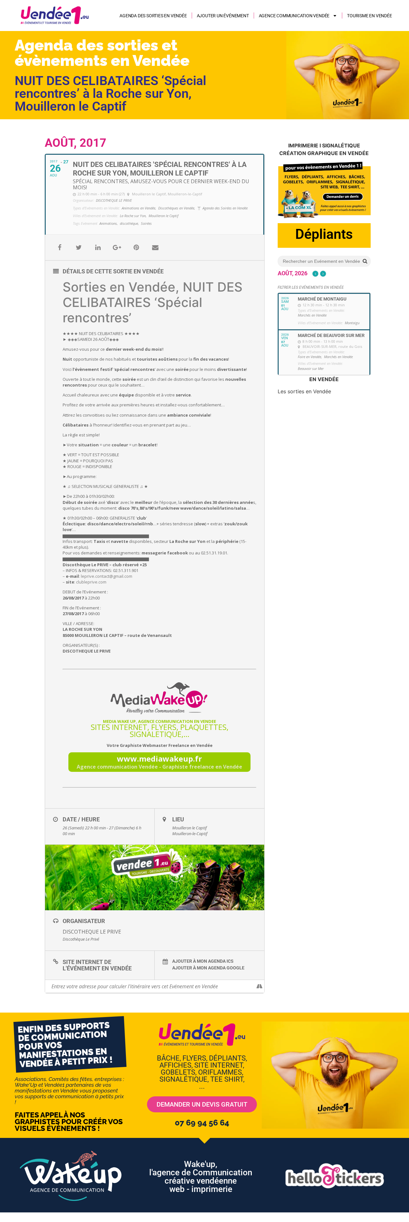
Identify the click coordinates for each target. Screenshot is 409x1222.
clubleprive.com (91, 582)
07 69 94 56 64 (202, 1122)
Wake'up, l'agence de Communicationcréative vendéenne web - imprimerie (200, 1176)
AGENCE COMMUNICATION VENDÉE (294, 15)
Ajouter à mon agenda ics (203, 961)
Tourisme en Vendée (369, 15)
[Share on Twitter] (79, 247)
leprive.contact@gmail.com (106, 576)
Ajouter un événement (223, 15)
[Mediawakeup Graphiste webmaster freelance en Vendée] (159, 698)
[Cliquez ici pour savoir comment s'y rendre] (259, 986)
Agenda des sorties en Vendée (153, 15)
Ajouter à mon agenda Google (208, 967)
